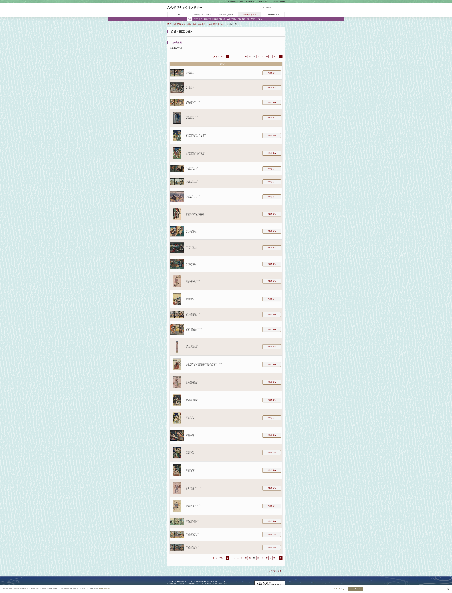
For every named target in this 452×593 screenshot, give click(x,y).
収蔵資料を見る (249, 15)
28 (262, 56)
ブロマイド (198, 19)
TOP (169, 24)
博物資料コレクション (255, 19)
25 (250, 56)
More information (104, 588)
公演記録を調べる (226, 15)
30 (274, 56)
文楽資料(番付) (219, 19)
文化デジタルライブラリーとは (242, 1)
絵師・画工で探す (200, 24)
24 (246, 56)
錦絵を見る (272, 73)
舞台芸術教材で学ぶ (202, 15)
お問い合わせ (279, 1)
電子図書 (241, 19)
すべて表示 (220, 56)
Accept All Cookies (356, 589)
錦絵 (189, 19)
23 (241, 56)
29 (267, 56)
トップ (179, 15)
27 (258, 56)
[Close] (448, 589)
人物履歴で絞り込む (216, 24)
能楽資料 (207, 19)
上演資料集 (231, 19)
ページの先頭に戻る (273, 571)
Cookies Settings (339, 589)
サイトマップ (264, 1)
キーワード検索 (272, 15)
